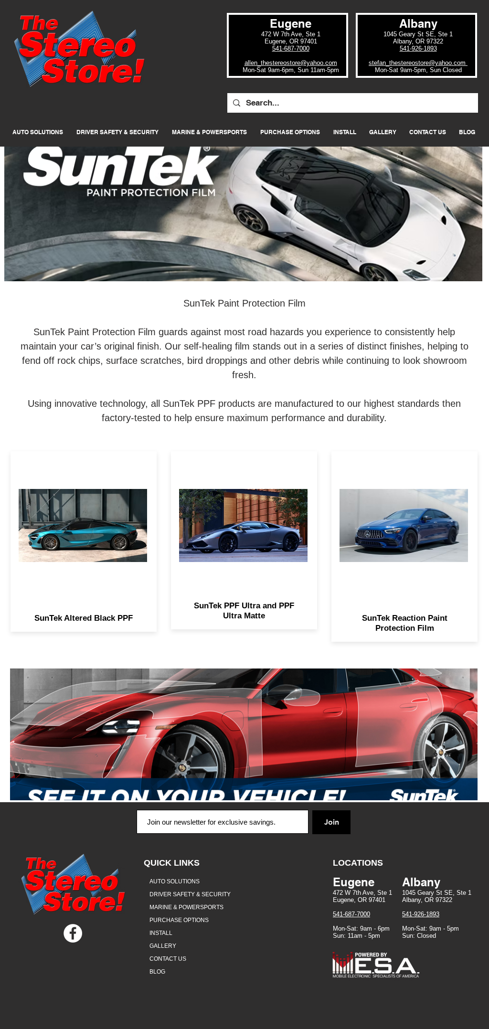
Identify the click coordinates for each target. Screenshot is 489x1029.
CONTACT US (167, 958)
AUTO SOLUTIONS (174, 881)
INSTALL (160, 933)
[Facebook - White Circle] (73, 933)
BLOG (157, 971)
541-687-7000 (290, 48)
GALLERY (162, 946)
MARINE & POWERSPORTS (186, 907)
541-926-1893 (418, 48)
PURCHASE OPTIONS (179, 920)
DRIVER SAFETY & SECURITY (190, 894)
